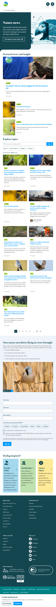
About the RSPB (7, 515)
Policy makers (32, 512)
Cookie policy (16, 589)
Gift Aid (5, 527)
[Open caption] (12, 391)
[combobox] (6, 148)
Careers (5, 509)
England (5, 538)
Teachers (31, 503)
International (6, 550)
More (23, 571)
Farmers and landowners (35, 506)
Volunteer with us (8, 506)
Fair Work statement (24, 592)
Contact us (6, 521)
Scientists (31, 509)
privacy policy (45, 439)
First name (6, 400)
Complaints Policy (31, 589)
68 (37, 331)
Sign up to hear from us (9, 503)
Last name (6, 407)
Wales (4, 544)
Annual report (7, 518)
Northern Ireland (7, 547)
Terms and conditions (7, 589)
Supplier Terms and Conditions (43, 589)
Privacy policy (23, 589)
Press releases (6, 524)
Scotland (5, 541)
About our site (6, 592)
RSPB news (6, 512)
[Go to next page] (40, 331)
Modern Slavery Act (14, 592)
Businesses (32, 515)
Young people (33, 518)
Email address (7, 415)
